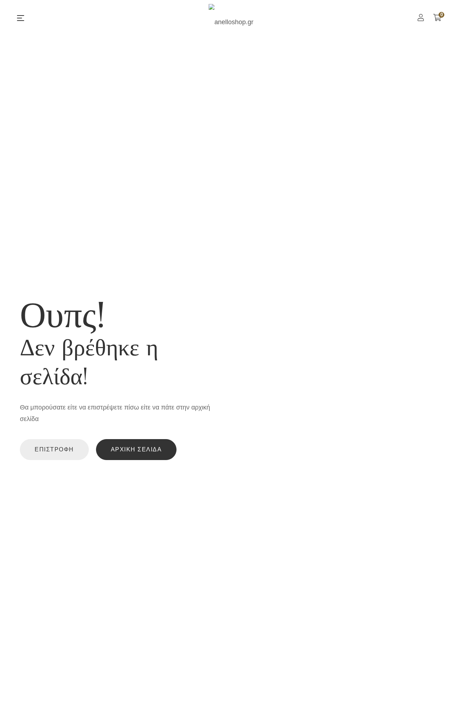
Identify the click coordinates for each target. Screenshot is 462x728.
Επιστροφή (54, 449)
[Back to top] (442, 708)
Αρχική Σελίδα (136, 449)
